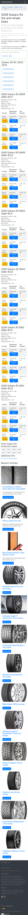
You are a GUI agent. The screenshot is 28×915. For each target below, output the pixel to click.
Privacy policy (4, 900)
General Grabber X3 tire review (12, 764)
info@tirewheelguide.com (7, 865)
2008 (8, 452)
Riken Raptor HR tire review (14, 704)
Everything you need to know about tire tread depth (14, 488)
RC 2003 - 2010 (7, 56)
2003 (3, 449)
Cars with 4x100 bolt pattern (9, 458)
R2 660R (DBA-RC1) (8, 69)
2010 (19, 452)
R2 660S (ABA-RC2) (8, 81)
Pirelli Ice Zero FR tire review (11, 793)
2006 (19, 449)
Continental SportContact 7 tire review (14, 646)
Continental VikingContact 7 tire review (13, 823)
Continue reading (8, 497)
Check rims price (13, 121)
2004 (8, 449)
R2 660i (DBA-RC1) (8, 85)
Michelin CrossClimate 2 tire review (12, 676)
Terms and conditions (6, 903)
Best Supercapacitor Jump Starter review (13, 554)
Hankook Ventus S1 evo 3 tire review (13, 588)
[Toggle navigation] (25, 2)
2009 (14, 452)
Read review (6, 592)
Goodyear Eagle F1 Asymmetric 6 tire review (13, 617)
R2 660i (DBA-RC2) (8, 89)
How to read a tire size (12, 521)
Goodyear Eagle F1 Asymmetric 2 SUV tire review (12, 733)
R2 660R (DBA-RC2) (8, 73)
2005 (14, 449)
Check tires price (5, 121)
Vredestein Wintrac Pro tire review (14, 852)
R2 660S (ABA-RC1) (8, 77)
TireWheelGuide (6, 2)
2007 (3, 452)
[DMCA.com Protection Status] (5, 914)
